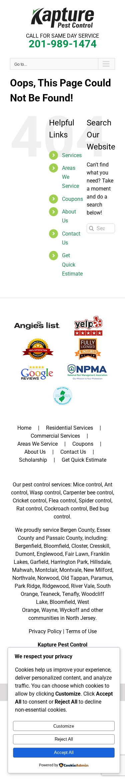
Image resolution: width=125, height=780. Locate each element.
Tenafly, (71, 594)
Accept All (64, 752)
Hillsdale (100, 562)
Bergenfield (28, 546)
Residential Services (69, 428)
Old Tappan (74, 578)
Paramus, (102, 578)
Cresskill (99, 546)
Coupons (72, 199)
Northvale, (24, 578)
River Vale (82, 586)
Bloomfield (56, 546)
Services (72, 155)
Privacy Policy (45, 631)
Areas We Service (37, 444)
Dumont (24, 554)
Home (24, 428)
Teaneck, (50, 594)
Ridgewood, (56, 586)
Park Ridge (27, 586)
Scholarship (33, 460)
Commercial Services (55, 436)
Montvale (70, 570)
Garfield (39, 562)
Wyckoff (69, 610)
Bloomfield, (63, 602)
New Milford (98, 570)
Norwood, (48, 578)
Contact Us (73, 452)
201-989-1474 (63, 44)
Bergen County (77, 530)
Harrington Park (69, 562)
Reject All (64, 739)
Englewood (50, 554)
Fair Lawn (76, 554)
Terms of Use (81, 631)
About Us (35, 452)
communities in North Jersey (61, 618)
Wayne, (49, 610)
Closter (79, 546)
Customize (63, 726)
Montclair (46, 570)
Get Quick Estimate (72, 264)
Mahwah (22, 570)
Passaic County (64, 538)
